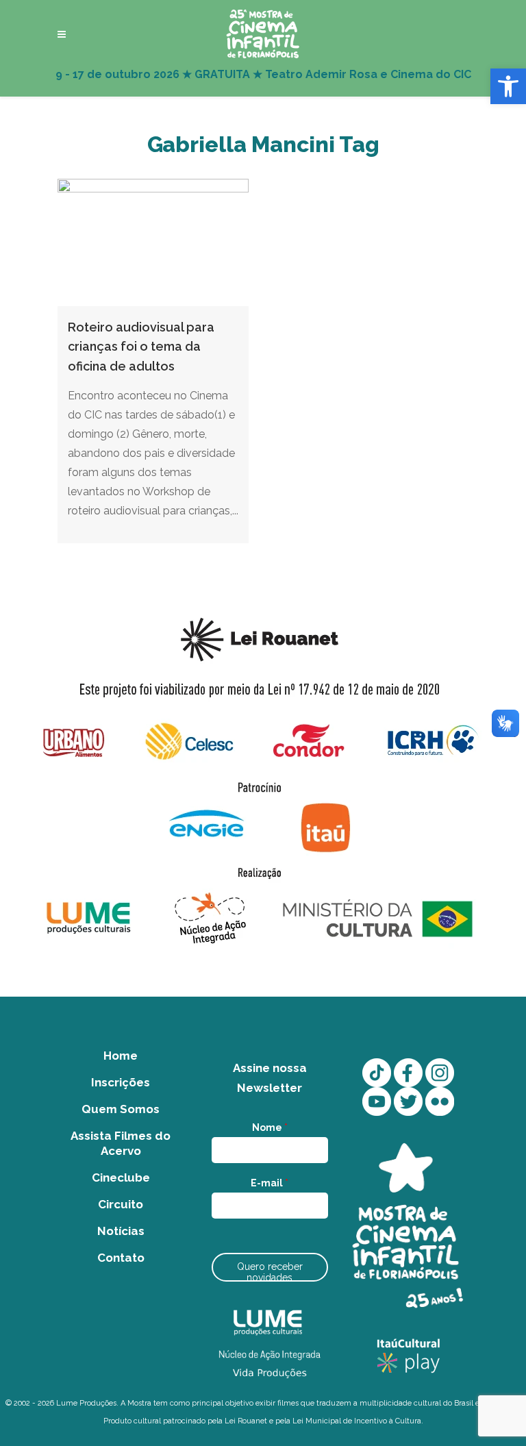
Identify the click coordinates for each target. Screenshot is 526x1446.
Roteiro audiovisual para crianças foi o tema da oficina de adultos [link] (141, 346)
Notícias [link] (121, 1231)
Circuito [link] (120, 1204)
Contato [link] (121, 1257)
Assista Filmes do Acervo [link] (121, 1143)
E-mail (269, 1182)
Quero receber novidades (270, 1271)
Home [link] (120, 1055)
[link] (508, 86)
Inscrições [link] (120, 1082)
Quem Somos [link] (121, 1109)
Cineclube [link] (121, 1177)
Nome (270, 1127)
